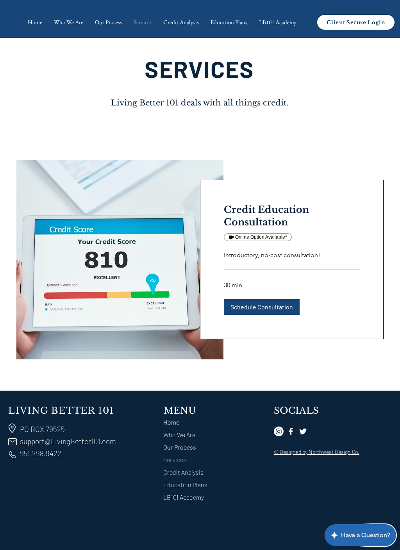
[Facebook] (291, 431)
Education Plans (185, 484)
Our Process (179, 447)
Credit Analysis (183, 472)
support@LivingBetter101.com (68, 441)
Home (171, 422)
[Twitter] (303, 431)
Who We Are (179, 434)
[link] (292, 216)
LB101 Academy (183, 497)
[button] (262, 307)
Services (174, 459)
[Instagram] (279, 431)
